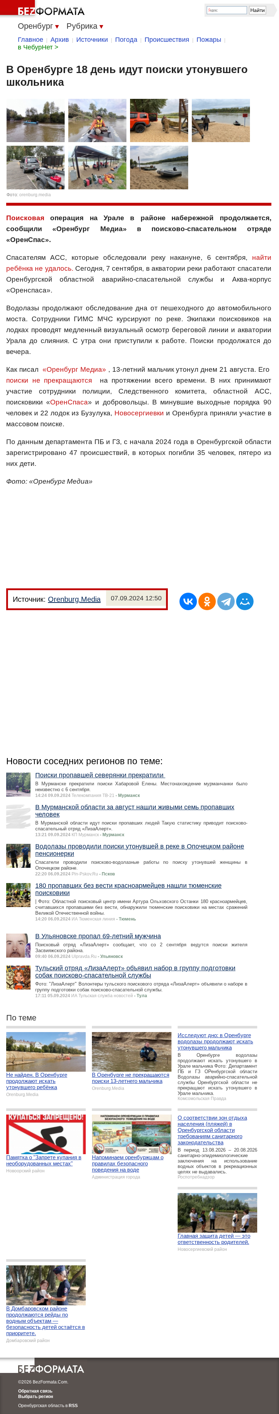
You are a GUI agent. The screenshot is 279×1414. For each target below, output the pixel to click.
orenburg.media (35, 194)
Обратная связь (35, 1391)
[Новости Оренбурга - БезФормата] (43, 9)
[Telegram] (226, 601)
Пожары (209, 39)
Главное (30, 39)
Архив (59, 39)
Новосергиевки (139, 413)
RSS (73, 1405)
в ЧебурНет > (38, 47)
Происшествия (167, 39)
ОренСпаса (69, 402)
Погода (126, 39)
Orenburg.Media (74, 599)
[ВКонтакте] (188, 601)
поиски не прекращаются (53, 380)
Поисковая (25, 218)
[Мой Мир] (245, 601)
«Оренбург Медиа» (74, 369)
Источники (92, 39)
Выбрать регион (35, 1396)
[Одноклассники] (207, 601)
